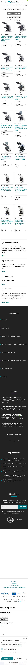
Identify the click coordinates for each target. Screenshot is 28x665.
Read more (19, 646)
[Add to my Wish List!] (11, 27)
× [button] (26, 638)
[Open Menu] (1, 1)
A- (1, 617)
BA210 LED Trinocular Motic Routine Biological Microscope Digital (21, 128)
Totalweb (19, 601)
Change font (4, 619)
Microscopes (24, 5)
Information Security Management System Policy (14, 587)
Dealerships (5, 320)
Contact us (5, 377)
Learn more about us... (17, 460)
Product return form (7, 368)
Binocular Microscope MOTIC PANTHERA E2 (21, 67)
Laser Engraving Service (8, 352)
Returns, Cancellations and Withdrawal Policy (14, 360)
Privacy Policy (15, 513)
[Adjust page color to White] (3, 626)
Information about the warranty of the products (14, 344)
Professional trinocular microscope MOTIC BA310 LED (21, 98)
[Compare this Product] (11, 31)
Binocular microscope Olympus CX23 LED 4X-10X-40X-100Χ (21, 158)
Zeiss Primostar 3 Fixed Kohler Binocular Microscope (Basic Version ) (21, 190)
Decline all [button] (20, 658)
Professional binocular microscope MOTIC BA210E (21, 37)
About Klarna (5, 328)
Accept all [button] (7, 658)
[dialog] (14, 651)
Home (3, 5)
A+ (4, 617)
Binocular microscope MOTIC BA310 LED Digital (7, 158)
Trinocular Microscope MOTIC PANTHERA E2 (7, 97)
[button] (14, 662)
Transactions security (14, 585)
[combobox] (24, 638)
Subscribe (23, 507)
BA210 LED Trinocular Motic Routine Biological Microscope (7, 68)
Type (7, 5)
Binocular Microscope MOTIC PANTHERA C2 (7, 126)
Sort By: (9, 17)
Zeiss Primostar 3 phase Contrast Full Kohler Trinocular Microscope (20, 222)
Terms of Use (14, 583)
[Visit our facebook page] (10, 441)
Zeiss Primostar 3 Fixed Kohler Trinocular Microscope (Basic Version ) (7, 222)
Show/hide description (14, 13)
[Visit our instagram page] (14, 441)
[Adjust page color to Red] (3, 634)
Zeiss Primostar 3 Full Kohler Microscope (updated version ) (7, 189)
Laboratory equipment (14, 5)
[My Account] (22, 1)
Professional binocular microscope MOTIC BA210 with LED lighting (7, 38)
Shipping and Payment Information (11, 336)
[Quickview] (11, 23)
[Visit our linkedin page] (18, 441)
